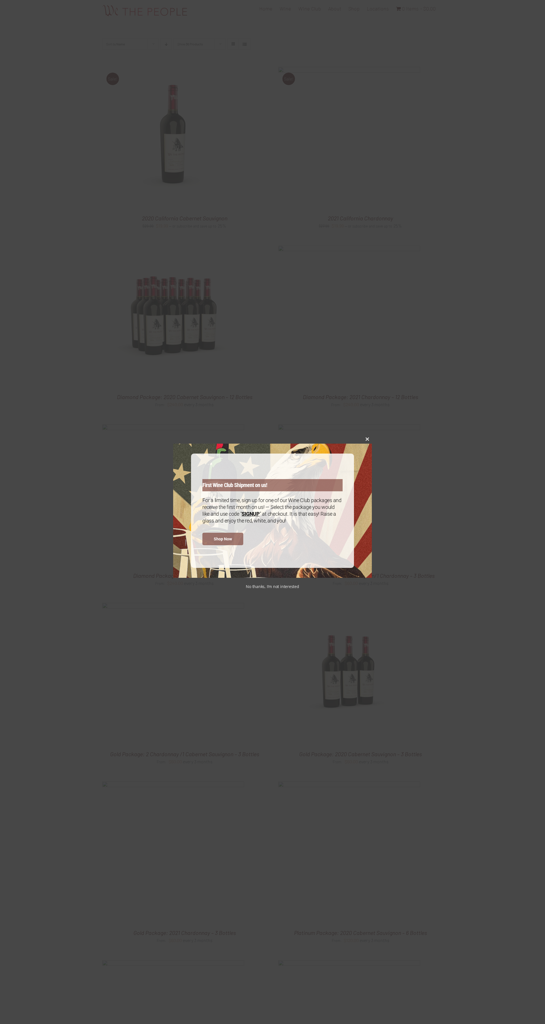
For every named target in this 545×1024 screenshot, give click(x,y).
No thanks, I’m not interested (272, 586)
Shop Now (223, 539)
